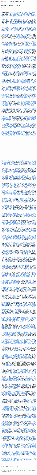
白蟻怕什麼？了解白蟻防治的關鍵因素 (25, 441)
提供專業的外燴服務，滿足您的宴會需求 (23, 102)
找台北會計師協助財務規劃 (24, 314)
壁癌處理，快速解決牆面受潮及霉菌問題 (12, 134)
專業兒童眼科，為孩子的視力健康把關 (7, 132)
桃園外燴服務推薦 (30, 187)
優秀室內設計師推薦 (9, 29)
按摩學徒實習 (5, 133)
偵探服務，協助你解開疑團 (20, 82)
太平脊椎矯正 (11, 185)
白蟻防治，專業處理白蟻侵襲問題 (17, 57)
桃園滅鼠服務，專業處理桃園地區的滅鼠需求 (11, 380)
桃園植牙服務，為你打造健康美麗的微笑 (16, 359)
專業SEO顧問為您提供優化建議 (14, 168)
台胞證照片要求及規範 (17, 29)
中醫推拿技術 (20, 86)
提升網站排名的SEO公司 (21, 38)
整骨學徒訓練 (9, 343)
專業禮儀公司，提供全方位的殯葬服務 (23, 215)
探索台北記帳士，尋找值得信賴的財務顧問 (21, 251)
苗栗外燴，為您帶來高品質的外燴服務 (16, 34)
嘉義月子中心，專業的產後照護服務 (19, 26)
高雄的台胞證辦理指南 (20, 193)
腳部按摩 (11, 201)
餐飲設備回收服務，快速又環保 (7, 421)
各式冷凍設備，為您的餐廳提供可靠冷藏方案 (28, 355)
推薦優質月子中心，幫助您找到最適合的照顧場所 (14, 96)
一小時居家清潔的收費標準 (26, 167)
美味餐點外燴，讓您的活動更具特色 (27, 29)
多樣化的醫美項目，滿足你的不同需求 (15, 280)
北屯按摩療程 (6, 364)
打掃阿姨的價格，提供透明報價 (7, 332)
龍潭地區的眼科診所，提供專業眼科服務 (25, 276)
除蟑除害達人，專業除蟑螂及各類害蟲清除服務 (28, 277)
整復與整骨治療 (31, 56)
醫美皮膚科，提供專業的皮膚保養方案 (11, 374)
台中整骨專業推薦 (10, 253)
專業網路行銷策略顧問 (26, 51)
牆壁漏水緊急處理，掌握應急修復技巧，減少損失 (9, 451)
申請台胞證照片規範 (5, 359)
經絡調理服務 (7, 335)
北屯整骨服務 (15, 433)
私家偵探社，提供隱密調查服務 (19, 286)
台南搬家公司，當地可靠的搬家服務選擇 (13, 30)
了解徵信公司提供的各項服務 (13, 385)
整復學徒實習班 (22, 113)
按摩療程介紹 (6, 185)
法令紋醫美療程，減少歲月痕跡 (21, 64)
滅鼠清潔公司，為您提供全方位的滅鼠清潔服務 (11, 288)
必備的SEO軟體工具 (25, 88)
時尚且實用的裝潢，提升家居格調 (25, 258)
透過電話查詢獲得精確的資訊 (11, 192)
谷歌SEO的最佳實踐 (7, 101)
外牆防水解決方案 (12, 13)
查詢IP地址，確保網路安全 (25, 212)
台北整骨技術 (18, 282)
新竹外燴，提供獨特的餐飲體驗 (16, 264)
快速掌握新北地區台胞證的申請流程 (18, 180)
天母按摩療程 (7, 89)
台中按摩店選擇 (33, 42)
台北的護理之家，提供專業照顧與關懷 (11, 39)
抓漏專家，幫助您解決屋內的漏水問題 (12, 381)
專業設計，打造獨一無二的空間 (28, 15)
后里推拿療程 (14, 392)
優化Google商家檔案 (25, 361)
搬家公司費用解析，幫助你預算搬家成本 (12, 420)
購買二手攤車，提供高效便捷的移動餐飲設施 (14, 88)
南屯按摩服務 (31, 201)
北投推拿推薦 (20, 186)
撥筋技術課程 (20, 51)
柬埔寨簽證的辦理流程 (18, 132)
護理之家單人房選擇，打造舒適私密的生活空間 (18, 228)
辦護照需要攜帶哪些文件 (28, 48)
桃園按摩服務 (26, 49)
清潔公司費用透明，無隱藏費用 (11, 60)
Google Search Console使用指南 (17, 49)
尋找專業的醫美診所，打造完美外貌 (11, 265)
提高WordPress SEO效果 (27, 333)
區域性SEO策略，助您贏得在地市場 (12, 63)
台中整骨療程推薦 (29, 74)
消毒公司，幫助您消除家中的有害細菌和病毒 (21, 222)
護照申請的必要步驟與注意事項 (11, 254)
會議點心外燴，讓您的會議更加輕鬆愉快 (19, 369)
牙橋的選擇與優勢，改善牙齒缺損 (12, 197)
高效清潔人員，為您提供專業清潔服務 (19, 91)
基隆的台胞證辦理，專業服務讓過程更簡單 (9, 179)
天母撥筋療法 (21, 324)
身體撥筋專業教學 (9, 215)
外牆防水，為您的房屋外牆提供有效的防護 (20, 81)
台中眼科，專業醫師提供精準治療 (21, 94)
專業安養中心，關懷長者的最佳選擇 (18, 260)
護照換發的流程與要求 (26, 50)
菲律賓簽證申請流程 (22, 346)
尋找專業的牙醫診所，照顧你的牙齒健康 (22, 23)
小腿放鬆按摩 (7, 228)
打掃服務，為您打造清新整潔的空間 (25, 165)
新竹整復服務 (14, 104)
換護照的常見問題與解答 (10, 94)
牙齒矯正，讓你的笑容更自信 (14, 244)
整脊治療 (5, 303)
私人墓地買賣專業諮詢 (32, 73)
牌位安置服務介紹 (20, 316)
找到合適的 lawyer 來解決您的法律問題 (21, 214)
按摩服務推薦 (23, 237)
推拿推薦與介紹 (22, 400)
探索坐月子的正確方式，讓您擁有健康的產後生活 (20, 80)
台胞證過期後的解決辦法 (14, 426)
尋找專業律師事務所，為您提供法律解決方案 (11, 327)
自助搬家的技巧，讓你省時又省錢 (10, 209)
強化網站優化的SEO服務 (21, 170)
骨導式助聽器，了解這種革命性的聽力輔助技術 (21, 16)
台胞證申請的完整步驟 (13, 170)
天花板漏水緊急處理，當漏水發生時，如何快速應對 (17, 236)
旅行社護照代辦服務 (15, 67)
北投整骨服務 (14, 344)
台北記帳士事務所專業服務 (8, 415)
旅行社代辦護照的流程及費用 (11, 230)
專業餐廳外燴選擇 (11, 251)
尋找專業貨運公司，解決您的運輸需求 (23, 408)
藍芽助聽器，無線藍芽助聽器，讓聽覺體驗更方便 (20, 343)
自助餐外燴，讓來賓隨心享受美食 (25, 273)
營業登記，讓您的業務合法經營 (22, 20)
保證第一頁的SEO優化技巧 (20, 177)
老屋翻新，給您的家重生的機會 (19, 331)
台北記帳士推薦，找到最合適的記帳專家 (21, 73)
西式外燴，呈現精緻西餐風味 (12, 339)
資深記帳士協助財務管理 (21, 36)
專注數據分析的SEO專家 (30, 91)
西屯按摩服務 (21, 351)
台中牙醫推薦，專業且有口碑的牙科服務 (10, 454)
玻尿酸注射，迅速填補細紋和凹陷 (30, 303)
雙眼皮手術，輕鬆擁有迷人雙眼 (21, 209)
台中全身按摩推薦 (14, 93)
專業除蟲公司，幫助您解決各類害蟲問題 (19, 328)
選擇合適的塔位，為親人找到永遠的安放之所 (12, 368)
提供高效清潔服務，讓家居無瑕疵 (10, 71)
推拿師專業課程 (19, 378)
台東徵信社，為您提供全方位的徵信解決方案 (22, 106)
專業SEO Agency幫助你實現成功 (27, 319)
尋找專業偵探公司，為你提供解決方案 (28, 371)
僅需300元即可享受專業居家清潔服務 (18, 37)
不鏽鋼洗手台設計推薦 (27, 186)
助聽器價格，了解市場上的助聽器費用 (20, 44)
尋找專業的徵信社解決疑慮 (11, 131)
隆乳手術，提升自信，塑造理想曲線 (15, 27)
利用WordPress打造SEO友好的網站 (16, 333)
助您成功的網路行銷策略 (19, 11)
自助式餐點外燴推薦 (32, 415)
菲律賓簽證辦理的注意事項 (11, 193)
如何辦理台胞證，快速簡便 (18, 185)
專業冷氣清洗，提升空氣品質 (6, 224)
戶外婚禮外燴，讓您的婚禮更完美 (15, 418)
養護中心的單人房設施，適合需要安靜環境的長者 (15, 133)
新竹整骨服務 (3, 304)
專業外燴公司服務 (29, 296)
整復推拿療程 (30, 443)
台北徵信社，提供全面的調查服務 (17, 429)
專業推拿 (30, 24)
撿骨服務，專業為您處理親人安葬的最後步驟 (15, 50)
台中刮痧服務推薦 (32, 131)
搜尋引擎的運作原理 (32, 343)
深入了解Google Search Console (11, 378)
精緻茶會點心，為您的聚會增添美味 (16, 242)
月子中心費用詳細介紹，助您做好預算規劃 (22, 13)
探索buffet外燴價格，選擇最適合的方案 (21, 232)
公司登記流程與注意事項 (17, 161)
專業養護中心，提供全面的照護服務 (23, 437)
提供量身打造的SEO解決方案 (27, 243)
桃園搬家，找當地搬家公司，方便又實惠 (27, 103)
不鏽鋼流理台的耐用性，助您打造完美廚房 (9, 184)
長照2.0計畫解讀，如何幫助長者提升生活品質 (15, 160)
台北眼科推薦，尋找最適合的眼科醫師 (15, 198)
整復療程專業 (28, 26)
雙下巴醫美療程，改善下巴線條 (13, 287)
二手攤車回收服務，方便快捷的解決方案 (29, 292)
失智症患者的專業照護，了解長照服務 (27, 317)
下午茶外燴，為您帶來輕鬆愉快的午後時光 (22, 127)
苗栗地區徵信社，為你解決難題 (25, 321)
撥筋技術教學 (29, 411)
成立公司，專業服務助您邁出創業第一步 (19, 320)
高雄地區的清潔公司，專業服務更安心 (27, 452)
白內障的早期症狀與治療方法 (8, 91)
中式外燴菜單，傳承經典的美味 (19, 188)
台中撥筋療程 (13, 31)
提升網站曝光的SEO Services (24, 63)
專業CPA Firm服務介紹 (20, 182)
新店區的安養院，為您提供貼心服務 (28, 240)
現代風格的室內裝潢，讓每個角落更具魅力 (24, 347)
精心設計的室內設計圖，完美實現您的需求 (26, 440)
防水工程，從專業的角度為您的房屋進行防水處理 (13, 190)
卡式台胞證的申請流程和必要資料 (16, 371)
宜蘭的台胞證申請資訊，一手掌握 (18, 14)
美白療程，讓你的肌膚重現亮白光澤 (15, 167)
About (35, 1)
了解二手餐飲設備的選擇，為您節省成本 (16, 299)
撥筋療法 (8, 35)
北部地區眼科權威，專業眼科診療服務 (12, 346)
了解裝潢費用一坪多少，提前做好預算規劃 (21, 56)
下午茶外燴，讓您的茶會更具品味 (8, 221)
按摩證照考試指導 (8, 398)
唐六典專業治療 (27, 431)
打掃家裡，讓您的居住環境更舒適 (6, 356)
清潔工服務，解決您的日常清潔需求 (23, 131)
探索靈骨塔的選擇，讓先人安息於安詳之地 (8, 411)
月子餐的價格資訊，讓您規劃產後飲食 (25, 134)
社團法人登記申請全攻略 (17, 237)
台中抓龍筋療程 (24, 294)
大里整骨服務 (31, 437)
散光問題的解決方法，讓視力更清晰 (13, 24)
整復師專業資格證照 (29, 231)
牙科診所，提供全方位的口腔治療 (13, 78)
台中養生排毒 (8, 231)
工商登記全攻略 (12, 364)
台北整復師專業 (13, 357)
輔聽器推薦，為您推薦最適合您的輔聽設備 (14, 128)
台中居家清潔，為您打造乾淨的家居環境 (10, 281)
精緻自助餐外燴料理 (15, 440)
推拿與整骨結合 (24, 206)
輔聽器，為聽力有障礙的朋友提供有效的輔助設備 (24, 121)
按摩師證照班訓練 (18, 305)
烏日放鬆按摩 (13, 177)
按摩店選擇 (28, 439)
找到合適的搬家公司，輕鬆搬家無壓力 (9, 355)
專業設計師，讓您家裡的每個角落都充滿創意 (13, 83)
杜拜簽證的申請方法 (12, 102)
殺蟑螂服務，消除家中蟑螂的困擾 (22, 179)
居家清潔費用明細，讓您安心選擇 (28, 116)
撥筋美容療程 (18, 53)
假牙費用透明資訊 (6, 162)
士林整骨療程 (16, 379)
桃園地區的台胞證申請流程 (24, 41)
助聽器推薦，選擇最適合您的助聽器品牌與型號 (26, 451)
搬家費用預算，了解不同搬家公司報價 (24, 342)
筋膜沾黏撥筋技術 (19, 66)
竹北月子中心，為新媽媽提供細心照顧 (28, 117)
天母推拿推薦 (7, 406)
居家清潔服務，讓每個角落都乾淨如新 (9, 53)
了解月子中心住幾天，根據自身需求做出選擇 (10, 186)
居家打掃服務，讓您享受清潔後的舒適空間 (25, 176)
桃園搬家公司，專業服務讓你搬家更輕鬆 (25, 39)
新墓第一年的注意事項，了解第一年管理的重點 (18, 269)
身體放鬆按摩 (19, 339)
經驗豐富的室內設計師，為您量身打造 (9, 182)
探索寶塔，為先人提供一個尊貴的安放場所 (20, 247)
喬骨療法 (18, 454)
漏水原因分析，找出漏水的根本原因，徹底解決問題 (11, 341)
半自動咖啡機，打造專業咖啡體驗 (20, 399)
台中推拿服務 (16, 432)
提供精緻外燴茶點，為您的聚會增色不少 (10, 408)
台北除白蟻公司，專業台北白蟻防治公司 (27, 30)
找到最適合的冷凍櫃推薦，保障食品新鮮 (27, 327)
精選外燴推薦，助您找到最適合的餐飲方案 (10, 20)
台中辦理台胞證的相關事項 (24, 24)
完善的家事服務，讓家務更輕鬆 (11, 309)
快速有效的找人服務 (15, 123)
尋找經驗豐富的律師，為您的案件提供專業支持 (21, 59)
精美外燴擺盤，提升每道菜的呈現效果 (27, 54)
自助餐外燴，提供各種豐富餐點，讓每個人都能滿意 (19, 183)
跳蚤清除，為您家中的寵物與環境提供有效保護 (18, 89)
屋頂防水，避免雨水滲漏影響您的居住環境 (23, 71)
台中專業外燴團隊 (32, 312)
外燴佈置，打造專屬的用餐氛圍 (24, 123)
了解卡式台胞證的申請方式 (14, 165)
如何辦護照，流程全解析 (23, 97)
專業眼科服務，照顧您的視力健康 (28, 435)
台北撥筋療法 (24, 128)
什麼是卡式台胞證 (30, 269)
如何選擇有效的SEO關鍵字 (13, 372)
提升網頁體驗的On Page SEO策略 (24, 126)
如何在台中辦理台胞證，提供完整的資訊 (16, 22)
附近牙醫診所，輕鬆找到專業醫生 (19, 410)
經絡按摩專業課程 (25, 264)
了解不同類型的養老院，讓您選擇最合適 (13, 249)
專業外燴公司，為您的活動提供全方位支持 (22, 417)
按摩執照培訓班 (26, 349)
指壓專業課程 (22, 252)
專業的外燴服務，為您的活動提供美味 (20, 76)
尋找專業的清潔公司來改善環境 (29, 14)
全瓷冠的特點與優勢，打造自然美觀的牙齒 (27, 173)
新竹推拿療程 (15, 423)
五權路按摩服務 (22, 416)
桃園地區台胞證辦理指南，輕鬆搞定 (19, 194)
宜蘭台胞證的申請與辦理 (17, 212)
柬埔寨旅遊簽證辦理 (8, 260)
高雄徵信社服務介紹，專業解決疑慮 (7, 161)
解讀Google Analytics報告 (8, 44)
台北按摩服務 (11, 73)
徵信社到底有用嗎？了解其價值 (30, 410)
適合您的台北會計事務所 (27, 162)
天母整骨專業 (4, 116)
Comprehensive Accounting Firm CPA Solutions (12, 394)
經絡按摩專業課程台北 (8, 365)
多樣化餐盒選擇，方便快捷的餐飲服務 (9, 121)
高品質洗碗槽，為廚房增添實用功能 (24, 267)
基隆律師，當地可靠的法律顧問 (6, 294)
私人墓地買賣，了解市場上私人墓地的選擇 (11, 97)
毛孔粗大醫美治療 (15, 176)
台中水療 (16, 175)
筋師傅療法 (16, 340)
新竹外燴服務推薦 (32, 365)
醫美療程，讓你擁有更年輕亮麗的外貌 (29, 101)
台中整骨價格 (12, 110)
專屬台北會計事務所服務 (18, 221)
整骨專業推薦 (12, 11)
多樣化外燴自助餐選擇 (11, 28)
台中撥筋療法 (7, 165)
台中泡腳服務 (24, 12)
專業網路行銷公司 (10, 410)
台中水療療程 (5, 334)
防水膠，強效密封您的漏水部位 (7, 447)
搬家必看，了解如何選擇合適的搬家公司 (8, 283)
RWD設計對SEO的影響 (13, 310)
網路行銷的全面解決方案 (6, 407)
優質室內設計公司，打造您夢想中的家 (20, 68)
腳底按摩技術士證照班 (31, 76)
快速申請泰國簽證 (24, 135)
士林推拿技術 (18, 355)
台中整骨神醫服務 (11, 124)
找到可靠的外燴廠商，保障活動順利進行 (17, 45)
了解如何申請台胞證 (6, 110)
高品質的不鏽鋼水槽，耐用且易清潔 (29, 160)
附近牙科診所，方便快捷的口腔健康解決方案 (10, 240)
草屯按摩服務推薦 (31, 214)
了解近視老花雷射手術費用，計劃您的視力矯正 (25, 104)
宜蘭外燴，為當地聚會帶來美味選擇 (29, 22)
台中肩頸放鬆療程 (32, 80)
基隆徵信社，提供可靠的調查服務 (13, 396)
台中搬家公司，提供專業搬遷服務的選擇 (8, 200)
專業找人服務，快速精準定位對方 (7, 68)
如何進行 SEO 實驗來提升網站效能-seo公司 (12, 1)
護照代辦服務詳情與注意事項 (16, 319)
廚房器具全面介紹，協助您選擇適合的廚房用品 (11, 41)
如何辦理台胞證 (29, 118)
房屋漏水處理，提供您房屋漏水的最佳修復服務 (21, 421)
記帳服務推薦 (14, 215)
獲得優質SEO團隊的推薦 (5, 102)
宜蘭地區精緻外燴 (24, 307)
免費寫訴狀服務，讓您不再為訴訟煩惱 (28, 339)
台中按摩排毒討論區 (28, 105)
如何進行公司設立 (6, 13)
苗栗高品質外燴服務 (26, 34)
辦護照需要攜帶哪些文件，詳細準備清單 (16, 15)
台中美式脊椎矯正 (12, 127)
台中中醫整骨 (27, 301)
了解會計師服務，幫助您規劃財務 (12, 86)
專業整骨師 (20, 240)
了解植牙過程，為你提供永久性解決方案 (19, 274)
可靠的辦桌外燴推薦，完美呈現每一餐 (22, 257)
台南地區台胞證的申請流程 (11, 82)
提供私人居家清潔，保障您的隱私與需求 (9, 257)
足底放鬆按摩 (20, 385)
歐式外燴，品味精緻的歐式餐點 (11, 38)
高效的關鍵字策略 (31, 459)
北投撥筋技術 (26, 108)
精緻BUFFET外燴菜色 (18, 117)
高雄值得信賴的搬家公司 (24, 458)
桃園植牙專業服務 (22, 78)
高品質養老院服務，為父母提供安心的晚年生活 (25, 60)
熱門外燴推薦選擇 (33, 223)
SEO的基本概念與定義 (4, 15)
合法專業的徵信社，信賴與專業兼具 (13, 400)
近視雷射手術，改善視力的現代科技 (16, 460)
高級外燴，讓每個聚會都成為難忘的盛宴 (16, 202)
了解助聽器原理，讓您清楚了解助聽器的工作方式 (27, 199)
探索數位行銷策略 (6, 280)
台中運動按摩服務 (28, 169)
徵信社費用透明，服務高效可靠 (26, 27)
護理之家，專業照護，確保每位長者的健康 (25, 262)
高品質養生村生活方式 (31, 206)
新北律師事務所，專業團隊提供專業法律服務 (14, 243)
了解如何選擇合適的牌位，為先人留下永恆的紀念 (21, 313)
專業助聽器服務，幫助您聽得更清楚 (12, 296)
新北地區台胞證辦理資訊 (6, 45)
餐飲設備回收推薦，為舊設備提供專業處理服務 (21, 447)
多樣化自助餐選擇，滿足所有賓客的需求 (16, 108)
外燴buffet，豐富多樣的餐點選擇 (6, 43)
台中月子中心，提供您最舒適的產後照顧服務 (10, 126)
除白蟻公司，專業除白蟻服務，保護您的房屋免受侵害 (18, 459)
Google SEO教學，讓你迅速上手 (21, 230)
